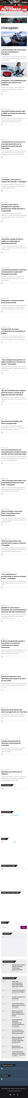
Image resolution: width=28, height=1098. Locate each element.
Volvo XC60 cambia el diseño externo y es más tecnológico (18, 1005)
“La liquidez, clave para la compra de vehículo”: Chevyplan (13, 181)
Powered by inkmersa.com (15, 1091)
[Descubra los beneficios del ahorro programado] (14, 410)
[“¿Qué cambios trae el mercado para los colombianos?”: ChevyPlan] (14, 39)
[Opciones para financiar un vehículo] (14, 761)
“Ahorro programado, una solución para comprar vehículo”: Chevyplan (14, 543)
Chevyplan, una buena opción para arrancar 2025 (12, 301)
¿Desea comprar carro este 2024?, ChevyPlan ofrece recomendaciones (11, 513)
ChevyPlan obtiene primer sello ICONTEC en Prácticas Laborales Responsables (13, 113)
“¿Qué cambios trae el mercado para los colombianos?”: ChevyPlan (13, 52)
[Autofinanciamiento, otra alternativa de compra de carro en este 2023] (14, 664)
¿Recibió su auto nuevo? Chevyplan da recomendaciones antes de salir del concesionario (13, 610)
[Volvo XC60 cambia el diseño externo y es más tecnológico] (7, 1005)
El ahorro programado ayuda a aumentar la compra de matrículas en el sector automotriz (13, 644)
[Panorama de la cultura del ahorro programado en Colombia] (14, 697)
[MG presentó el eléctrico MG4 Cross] (7, 1047)
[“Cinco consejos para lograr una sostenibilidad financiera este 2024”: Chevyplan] (14, 469)
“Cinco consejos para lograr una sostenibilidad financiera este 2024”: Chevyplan (13, 482)
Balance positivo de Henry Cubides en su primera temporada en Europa (18, 1013)
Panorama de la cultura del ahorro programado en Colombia (14, 711)
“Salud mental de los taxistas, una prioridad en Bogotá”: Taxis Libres (18, 1053)
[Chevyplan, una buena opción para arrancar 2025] (14, 289)
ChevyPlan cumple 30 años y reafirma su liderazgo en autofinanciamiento (12, 241)
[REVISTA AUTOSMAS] (14, 9)
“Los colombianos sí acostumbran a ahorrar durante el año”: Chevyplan (13, 576)
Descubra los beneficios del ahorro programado (11, 422)
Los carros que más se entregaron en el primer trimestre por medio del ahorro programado (13, 207)
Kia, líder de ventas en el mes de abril (18, 997)
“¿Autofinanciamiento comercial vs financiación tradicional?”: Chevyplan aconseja (13, 272)
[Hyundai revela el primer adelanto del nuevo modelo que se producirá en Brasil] (7, 967)
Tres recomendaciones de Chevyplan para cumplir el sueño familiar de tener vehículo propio (14, 452)
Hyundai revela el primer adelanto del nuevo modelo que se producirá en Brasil (18, 967)
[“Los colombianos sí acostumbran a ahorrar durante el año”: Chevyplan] (14, 562)
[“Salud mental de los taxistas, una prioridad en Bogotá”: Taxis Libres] (7, 1054)
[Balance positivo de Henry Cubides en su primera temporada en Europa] (7, 1013)
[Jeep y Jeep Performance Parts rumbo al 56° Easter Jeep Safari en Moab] (7, 983)
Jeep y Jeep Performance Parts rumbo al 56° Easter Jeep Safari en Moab (17, 984)
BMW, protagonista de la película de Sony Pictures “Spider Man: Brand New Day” (18, 1040)
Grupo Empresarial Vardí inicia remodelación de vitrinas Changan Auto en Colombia (18, 1023)
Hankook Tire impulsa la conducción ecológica (18, 991)
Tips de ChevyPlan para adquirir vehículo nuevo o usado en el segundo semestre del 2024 (13, 392)
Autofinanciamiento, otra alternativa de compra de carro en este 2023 (13, 678)
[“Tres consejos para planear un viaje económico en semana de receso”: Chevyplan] (14, 349)
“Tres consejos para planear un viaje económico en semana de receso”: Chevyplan (13, 362)
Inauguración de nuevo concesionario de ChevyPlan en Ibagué (13, 331)
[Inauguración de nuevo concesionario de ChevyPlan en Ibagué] (14, 318)
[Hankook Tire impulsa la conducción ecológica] (7, 992)
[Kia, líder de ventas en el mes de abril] (7, 999)
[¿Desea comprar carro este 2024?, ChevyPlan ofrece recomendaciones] (14, 500)
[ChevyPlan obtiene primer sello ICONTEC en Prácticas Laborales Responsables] (14, 100)
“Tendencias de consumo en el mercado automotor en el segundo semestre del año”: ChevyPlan (13, 145)
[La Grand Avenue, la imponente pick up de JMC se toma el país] (7, 1032)
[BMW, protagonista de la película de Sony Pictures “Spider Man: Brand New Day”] (7, 1039)
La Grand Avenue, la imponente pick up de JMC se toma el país (18, 1031)
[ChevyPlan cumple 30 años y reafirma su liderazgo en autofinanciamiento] (14, 228)
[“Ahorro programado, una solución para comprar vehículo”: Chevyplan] (14, 530)
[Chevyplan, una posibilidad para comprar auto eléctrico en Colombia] (14, 69)
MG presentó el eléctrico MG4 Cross (17, 1046)
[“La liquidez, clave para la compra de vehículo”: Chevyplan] (14, 166)
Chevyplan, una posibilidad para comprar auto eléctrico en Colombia (13, 82)
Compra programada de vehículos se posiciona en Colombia (11, 743)
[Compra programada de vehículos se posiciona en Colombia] (14, 728)
